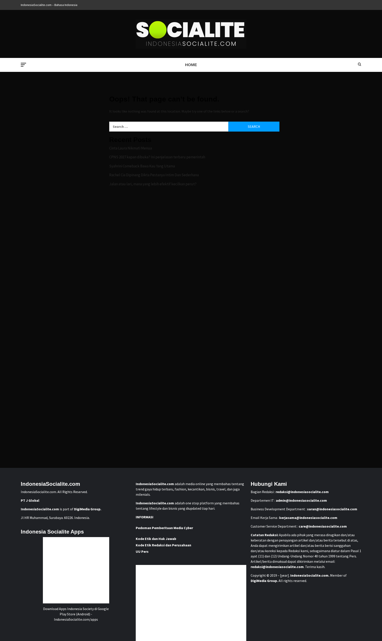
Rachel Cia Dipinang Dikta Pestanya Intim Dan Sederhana (154, 174)
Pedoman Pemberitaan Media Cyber (164, 528)
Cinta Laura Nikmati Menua (130, 148)
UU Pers (142, 551)
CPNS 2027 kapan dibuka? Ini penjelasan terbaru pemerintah (157, 157)
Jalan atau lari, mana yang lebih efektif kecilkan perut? (153, 184)
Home (191, 65)
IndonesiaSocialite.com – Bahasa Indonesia (49, 5)
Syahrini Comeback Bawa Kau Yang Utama (142, 166)
